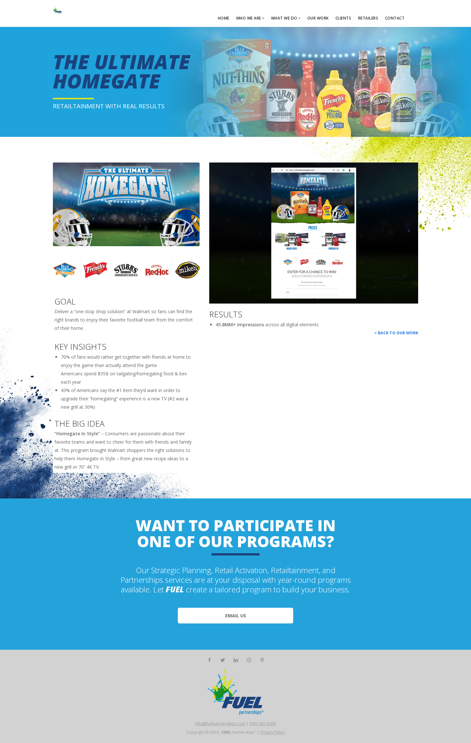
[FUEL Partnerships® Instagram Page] (248, 660)
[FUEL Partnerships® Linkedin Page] (235, 660)
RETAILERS (368, 18)
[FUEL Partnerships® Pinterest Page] (262, 660)
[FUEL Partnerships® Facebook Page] (209, 660)
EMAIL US (235, 616)
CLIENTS (343, 18)
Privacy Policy (272, 732)
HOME (223, 18)
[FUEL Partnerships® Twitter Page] (222, 660)
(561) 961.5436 (262, 723)
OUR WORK (318, 18)
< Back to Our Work (396, 333)
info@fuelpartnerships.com (220, 723)
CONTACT (395, 18)
